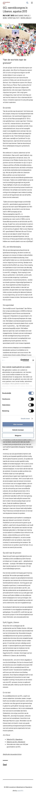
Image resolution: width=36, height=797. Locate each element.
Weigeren (18, 435)
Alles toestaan (18, 424)
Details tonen (25, 418)
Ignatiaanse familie (21, 15)
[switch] (31, 399)
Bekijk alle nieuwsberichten (12, 754)
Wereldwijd (26, 18)
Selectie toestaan (18, 430)
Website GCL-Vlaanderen (14, 739)
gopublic (20, 790)
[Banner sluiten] (33, 360)
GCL (4, 70)
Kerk (5, 18)
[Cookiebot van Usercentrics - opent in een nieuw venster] (21, 360)
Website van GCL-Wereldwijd (16, 742)
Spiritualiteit (13, 18)
